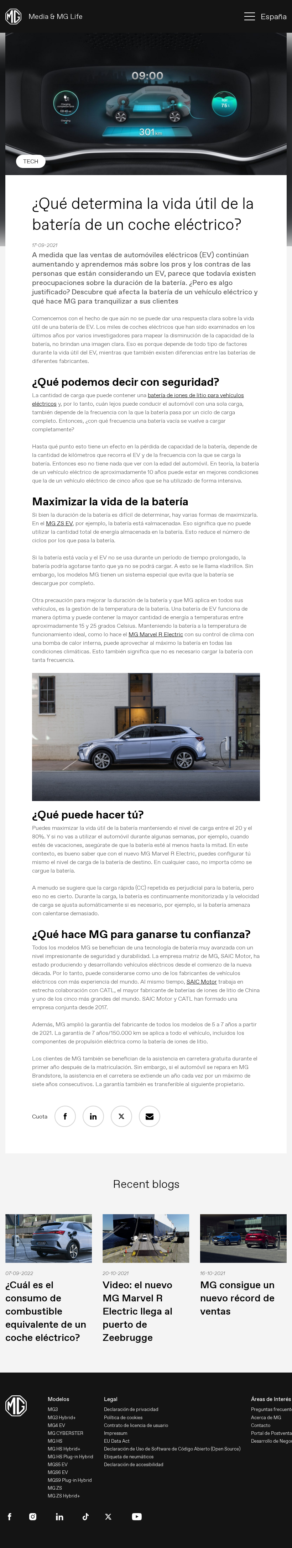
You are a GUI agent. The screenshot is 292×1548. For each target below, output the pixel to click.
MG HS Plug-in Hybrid (70, 1457)
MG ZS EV (59, 523)
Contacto (260, 1425)
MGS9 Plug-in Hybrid (70, 1480)
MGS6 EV (58, 1472)
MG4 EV (56, 1425)
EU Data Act (117, 1441)
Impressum (115, 1433)
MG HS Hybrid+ (64, 1449)
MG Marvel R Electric (156, 634)
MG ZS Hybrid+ (64, 1496)
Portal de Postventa (271, 1433)
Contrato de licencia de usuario (136, 1425)
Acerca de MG (266, 1418)
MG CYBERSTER (65, 1433)
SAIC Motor (202, 981)
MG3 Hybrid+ (62, 1418)
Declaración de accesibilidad (133, 1465)
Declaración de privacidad (131, 1409)
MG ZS (55, 1488)
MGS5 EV (58, 1465)
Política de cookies (123, 1418)
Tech (30, 161)
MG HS (55, 1441)
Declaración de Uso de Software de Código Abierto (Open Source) (172, 1449)
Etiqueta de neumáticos (128, 1457)
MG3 (53, 1409)
